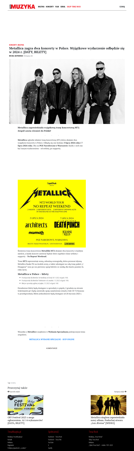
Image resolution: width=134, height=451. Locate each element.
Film (57, 6)
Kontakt (10, 439)
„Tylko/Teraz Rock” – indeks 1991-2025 (101, 445)
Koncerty (50, 6)
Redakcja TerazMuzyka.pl (15, 436)
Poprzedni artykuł (14, 391)
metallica (13, 382)
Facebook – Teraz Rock (55, 436)
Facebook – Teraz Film (54, 439)
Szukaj (122, 6)
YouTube (50, 442)
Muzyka (41, 6)
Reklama (10, 442)
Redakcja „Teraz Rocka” (96, 436)
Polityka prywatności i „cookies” (17, 448)
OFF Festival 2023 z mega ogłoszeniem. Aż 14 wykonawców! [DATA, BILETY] (25, 420)
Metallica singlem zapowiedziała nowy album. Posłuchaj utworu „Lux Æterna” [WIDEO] (107, 420)
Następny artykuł (119, 391)
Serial (62, 6)
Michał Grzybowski (16, 56)
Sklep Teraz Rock (74, 6)
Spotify (50, 448)
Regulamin (11, 445)
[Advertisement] (67, 27)
